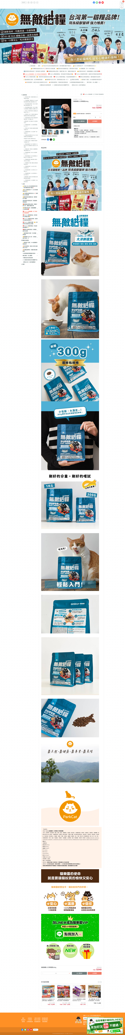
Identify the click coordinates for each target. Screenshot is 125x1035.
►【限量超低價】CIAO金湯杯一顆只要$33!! (30, 132)
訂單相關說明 (30, 1021)
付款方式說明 (37, 1018)
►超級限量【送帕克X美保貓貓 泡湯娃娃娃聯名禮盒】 (31, 177)
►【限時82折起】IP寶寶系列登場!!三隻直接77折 (30, 141)
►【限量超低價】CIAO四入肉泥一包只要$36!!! (30, 167)
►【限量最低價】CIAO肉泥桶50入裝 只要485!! (30, 174)
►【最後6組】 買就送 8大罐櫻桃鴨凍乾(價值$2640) (30, 150)
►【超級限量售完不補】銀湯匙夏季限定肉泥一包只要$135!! (31, 118)
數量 (74, 117)
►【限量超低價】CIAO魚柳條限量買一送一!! (30, 125)
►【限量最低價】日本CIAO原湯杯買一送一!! (30, 153)
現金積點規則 (45, 1019)
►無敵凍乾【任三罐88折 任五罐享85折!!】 (31, 122)
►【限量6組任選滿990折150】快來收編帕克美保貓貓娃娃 (31, 136)
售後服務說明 (37, 1021)
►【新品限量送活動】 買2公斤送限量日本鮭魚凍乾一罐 (31, 104)
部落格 (23, 1021)
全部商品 (30, 1018)
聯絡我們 (23, 1019)
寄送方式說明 (37, 1019)
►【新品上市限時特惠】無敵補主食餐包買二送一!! (31, 111)
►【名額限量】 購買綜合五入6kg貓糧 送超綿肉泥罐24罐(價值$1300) (31, 101)
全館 (75, 113)
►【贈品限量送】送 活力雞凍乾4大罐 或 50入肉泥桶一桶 (31, 157)
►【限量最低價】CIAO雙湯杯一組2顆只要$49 (31, 181)
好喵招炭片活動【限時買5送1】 (30, 138)
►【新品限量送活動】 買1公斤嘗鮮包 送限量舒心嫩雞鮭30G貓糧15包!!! (31, 108)
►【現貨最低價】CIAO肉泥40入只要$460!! (30, 170)
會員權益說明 (45, 1018)
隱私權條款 (44, 1021)
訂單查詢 (30, 1019)
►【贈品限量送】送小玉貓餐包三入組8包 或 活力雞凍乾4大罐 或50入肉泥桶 (31, 146)
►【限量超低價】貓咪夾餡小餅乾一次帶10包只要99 (31, 160)
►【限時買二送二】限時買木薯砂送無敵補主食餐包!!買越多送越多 (31, 115)
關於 (23, 1018)
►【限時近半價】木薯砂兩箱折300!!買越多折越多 (31, 98)
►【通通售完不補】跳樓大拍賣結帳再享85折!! (31, 163)
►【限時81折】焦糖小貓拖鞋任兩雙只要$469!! (31, 129)
